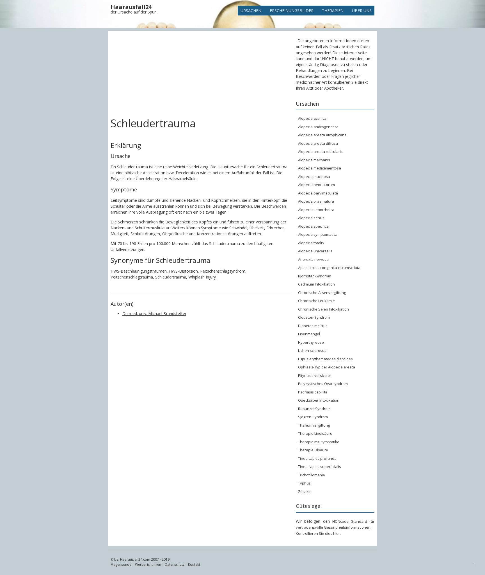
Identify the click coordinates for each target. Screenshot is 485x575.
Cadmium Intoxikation (316, 284)
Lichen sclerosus (312, 350)
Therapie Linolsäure (315, 433)
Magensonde (121, 564)
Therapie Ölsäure (313, 449)
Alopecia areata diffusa (318, 143)
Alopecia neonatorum (316, 184)
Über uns (362, 10)
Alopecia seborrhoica (316, 209)
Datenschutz (174, 564)
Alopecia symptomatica (317, 234)
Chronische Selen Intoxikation (323, 309)
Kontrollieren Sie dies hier (318, 533)
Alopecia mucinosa (314, 176)
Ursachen (251, 10)
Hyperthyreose (311, 342)
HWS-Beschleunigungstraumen (139, 271)
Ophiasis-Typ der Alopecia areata (326, 367)
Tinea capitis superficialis (319, 466)
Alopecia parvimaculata (318, 193)
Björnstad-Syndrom (314, 276)
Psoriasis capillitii (312, 392)
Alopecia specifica (313, 226)
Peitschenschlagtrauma (132, 277)
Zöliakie (305, 491)
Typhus (304, 483)
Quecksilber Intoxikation (318, 400)
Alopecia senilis (311, 217)
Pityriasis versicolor (314, 375)
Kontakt (194, 564)
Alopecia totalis (311, 242)
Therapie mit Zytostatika (318, 441)
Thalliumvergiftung (314, 425)
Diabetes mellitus (313, 325)
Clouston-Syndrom (314, 317)
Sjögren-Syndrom (313, 416)
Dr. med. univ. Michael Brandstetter (154, 313)
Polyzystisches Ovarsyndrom (323, 383)
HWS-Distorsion (183, 271)
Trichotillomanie (311, 474)
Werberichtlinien (148, 564)
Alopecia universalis (315, 250)
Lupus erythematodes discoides (325, 358)
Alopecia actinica (312, 118)
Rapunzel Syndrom (314, 408)
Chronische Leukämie (316, 300)
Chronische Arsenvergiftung (322, 292)
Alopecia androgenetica (318, 126)
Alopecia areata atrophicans (322, 134)
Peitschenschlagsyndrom (222, 271)
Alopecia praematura (316, 201)
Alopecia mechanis (314, 159)
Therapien (333, 10)
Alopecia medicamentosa (319, 168)
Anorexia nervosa (313, 259)
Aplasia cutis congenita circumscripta (329, 267)
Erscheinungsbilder (292, 10)
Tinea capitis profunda (317, 458)
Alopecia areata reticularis (320, 151)
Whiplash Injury (202, 277)
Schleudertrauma (170, 277)
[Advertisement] (200, 75)
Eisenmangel (309, 333)
